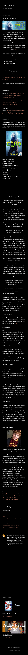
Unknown (9, 535)
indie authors (21, 523)
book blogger (13, 520)
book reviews (20, 520)
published (13, 525)
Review (17, 525)
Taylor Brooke (5, 527)
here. (17, 323)
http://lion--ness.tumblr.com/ (10, 494)
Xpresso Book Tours (13, 527)
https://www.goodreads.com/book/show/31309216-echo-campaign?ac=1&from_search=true (13, 95)
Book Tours (4, 523)
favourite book (14, 523)
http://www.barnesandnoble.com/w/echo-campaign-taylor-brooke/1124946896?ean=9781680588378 (13, 112)
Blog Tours (4, 520)
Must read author (6, 525)
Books (9, 523)
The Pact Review (9, 614)
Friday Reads (7, 635)
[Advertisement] (14, 583)
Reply (8, 546)
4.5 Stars (8, 518)
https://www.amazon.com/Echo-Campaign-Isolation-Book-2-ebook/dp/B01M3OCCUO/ (13, 102)
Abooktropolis (8, 5)
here (16, 49)
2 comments (9, 616)
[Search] (25, 2)
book (9, 520)
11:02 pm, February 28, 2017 (19, 535)
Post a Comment (10, 637)
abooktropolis (13, 518)
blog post (19, 518)
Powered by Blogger (15, 647)
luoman (18, 650)
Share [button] (3, 516)
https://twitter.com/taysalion (10, 499)
